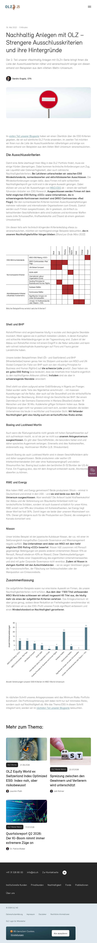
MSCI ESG (55, 187)
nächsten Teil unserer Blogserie (53, 707)
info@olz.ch (32, 872)
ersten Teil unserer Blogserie (24, 136)
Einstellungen (17, 935)
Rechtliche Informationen (60, 914)
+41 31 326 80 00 (14, 872)
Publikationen (81, 885)
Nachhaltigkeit (54, 885)
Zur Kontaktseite (50, 872)
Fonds (68, 885)
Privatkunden (37, 885)
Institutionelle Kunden (16, 885)
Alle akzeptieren (60, 933)
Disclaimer (42, 914)
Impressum (31, 914)
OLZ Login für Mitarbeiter (15, 921)
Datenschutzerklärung (14, 914)
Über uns (10, 893)
